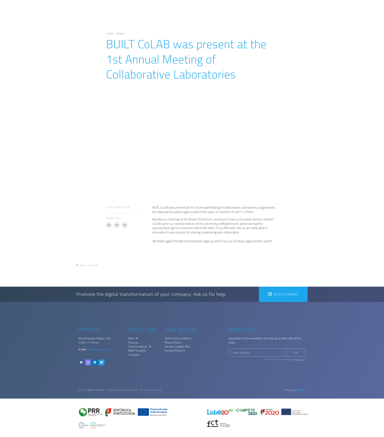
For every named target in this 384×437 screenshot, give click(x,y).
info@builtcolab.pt (98, 349)
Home (110, 34)
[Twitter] (101, 362)
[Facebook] (81, 362)
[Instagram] (88, 362)
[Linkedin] (95, 362)
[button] (109, 225)
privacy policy (299, 359)
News (120, 34)
